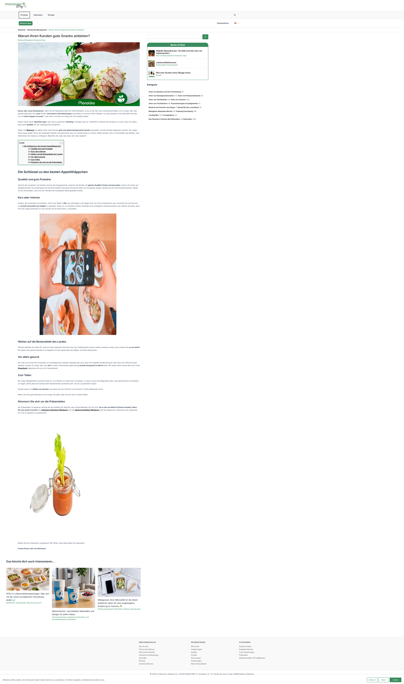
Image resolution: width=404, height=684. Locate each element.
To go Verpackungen (246, 652)
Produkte (24, 15)
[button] (235, 15)
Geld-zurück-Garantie (147, 652)
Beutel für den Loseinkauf (188, 107)
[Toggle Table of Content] (60, 143)
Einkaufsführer (223, 23)
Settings (371, 680)
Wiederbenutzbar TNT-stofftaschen (252, 658)
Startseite (21, 30)
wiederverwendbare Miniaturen (87, 410)
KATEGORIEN (244, 642)
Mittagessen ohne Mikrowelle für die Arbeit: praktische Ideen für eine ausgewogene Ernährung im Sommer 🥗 (118, 603)
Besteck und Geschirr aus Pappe (162, 107)
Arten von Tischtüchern (158, 103)
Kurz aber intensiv (38, 151)
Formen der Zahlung (146, 649)
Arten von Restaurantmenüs (189, 96)
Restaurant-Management (37, 30)
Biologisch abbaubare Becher (161, 111)
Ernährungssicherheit (105, 609)
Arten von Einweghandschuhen (161, 96)
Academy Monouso (146, 664)
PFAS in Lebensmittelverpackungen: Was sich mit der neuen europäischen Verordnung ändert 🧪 (27, 597)
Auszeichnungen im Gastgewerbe (184, 103)
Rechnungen (196, 658)
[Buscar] (205, 36)
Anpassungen (196, 661)
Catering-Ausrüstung (59, 617)
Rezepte (51, 15)
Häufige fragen (196, 649)
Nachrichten (10, 603)
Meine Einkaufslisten (199, 664)
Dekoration (38, 15)
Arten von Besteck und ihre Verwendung (165, 92)
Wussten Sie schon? (34, 603)
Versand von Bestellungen (149, 655)
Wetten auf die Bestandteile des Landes (47, 154)
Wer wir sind (143, 646)
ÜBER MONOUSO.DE (147, 642)
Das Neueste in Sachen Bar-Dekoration (164, 119)
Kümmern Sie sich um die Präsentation (46, 162)
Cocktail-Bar (154, 115)
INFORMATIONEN (198, 642)
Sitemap (142, 661)
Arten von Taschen (178, 100)
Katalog (194, 652)
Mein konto (195, 646)
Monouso (30, 130)
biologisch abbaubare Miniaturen (55, 410)
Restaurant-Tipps (39, 40)
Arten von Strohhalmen (158, 100)
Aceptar (395, 680)
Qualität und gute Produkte (42, 149)
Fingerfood (22, 368)
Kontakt (194, 655)
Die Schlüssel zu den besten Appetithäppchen (42, 146)
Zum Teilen (35, 160)
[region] (202, 679)
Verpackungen (21, 603)
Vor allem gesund (38, 157)
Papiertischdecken (246, 649)
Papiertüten (243, 655)
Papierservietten (245, 646)
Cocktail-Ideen (168, 115)
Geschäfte (142, 658)
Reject (383, 680)
